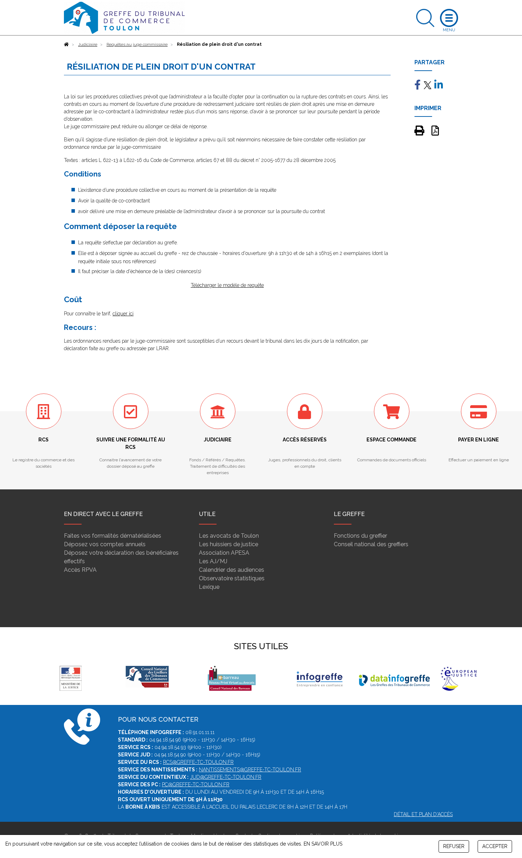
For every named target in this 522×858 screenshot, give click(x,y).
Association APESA (224, 552)
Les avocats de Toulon (229, 535)
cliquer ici (123, 313)
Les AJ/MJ (213, 561)
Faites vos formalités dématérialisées (112, 535)
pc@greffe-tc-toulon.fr (195, 784)
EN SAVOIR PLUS (323, 844)
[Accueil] (66, 44)
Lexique (209, 586)
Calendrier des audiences (231, 569)
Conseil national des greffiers (371, 544)
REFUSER (453, 846)
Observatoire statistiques (232, 578)
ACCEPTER (494, 846)
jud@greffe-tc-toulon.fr (225, 777)
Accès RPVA (80, 569)
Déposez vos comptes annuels (105, 544)
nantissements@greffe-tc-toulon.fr (250, 769)
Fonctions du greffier (360, 535)
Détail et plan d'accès (423, 814)
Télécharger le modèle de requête (227, 285)
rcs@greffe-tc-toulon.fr (198, 762)
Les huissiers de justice (228, 544)
